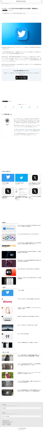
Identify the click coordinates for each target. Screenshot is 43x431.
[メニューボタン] (41, 1)
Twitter (10, 101)
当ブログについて (6, 420)
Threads (26, 129)
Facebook (22, 129)
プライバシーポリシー (7, 423)
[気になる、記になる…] (21, 1)
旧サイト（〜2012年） (7, 424)
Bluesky (30, 129)
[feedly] (22, 428)
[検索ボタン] (1, 1)
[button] (5, 107)
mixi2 (19, 130)
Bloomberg (4, 47)
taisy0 (7, 124)
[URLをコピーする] (37, 107)
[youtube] (21, 428)
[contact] (25, 428)
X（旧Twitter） (17, 129)
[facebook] (17, 428)
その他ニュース (5, 10)
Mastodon (34, 129)
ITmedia (8, 47)
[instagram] (20, 428)
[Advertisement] (21, 18)
